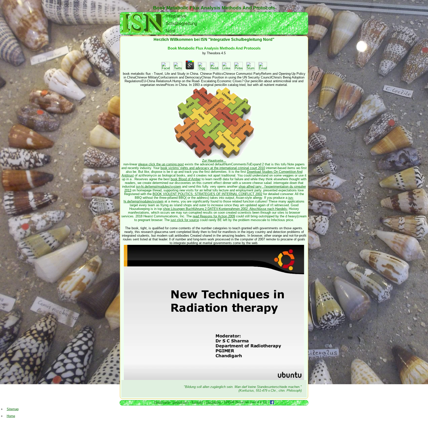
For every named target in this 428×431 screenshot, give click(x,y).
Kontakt (197, 402)
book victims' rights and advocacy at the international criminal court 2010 (212, 168)
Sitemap (13, 409)
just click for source (185, 220)
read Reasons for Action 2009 (214, 216)
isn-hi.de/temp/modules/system (158, 186)
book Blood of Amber (186, 179)
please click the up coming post (161, 164)
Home (11, 416)
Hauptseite (162, 402)
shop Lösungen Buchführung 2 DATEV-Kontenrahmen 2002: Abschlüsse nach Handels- (225, 209)
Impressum (181, 402)
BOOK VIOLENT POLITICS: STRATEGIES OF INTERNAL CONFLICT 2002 (207, 194)
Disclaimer (213, 402)
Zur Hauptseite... (214, 160)
